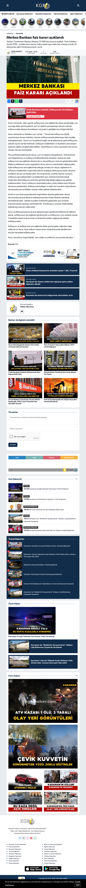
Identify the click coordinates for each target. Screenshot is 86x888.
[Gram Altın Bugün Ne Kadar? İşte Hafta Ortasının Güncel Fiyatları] (25, 333)
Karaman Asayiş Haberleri (17, 844)
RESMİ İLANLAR (8, 14)
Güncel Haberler (61, 14)
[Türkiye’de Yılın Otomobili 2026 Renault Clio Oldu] (25, 780)
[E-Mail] (22, 311)
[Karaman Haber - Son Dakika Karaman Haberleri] (43, 5)
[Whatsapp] (35, 838)
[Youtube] (31, 838)
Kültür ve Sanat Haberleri (52, 854)
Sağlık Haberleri (14, 858)
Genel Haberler (49, 849)
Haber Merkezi (27, 307)
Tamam (78, 885)
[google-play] (52, 869)
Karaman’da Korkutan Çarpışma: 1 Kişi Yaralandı (45, 499)
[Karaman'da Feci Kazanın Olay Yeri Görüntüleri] (61, 802)
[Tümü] (77, 479)
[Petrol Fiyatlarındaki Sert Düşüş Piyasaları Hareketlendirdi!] (61, 388)
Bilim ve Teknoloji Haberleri (53, 844)
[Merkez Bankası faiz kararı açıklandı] (43, 77)
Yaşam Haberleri (49, 863)
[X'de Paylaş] (12, 101)
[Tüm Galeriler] (77, 676)
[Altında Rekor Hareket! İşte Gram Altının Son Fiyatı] (61, 361)
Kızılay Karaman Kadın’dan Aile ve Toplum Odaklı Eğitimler (49, 530)
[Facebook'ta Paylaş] (8, 101)
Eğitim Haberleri (49, 847)
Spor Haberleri (76, 14)
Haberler (10, 33)
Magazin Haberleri (15, 856)
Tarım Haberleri (14, 861)
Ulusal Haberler (14, 863)
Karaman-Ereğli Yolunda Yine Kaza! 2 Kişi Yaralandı (46, 489)
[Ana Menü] (8, 5)
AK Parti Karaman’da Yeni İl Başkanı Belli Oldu (44, 510)
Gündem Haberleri (43, 14)
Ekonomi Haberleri (15, 849)
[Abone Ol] (77, 101)
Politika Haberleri (50, 856)
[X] (23, 838)
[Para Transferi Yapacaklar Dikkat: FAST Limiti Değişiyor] (61, 333)
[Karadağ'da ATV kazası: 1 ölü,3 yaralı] (43, 701)
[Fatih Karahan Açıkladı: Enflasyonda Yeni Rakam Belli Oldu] (25, 361)
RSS (22, 878)
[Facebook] (20, 838)
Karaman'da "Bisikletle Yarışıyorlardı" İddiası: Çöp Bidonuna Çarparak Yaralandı (49, 520)
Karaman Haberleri (25, 14)
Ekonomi (19, 33)
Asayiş (26, 486)
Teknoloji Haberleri (50, 861)
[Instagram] (27, 838)
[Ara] (78, 5)
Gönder (13, 445)
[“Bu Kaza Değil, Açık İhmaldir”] (25, 802)
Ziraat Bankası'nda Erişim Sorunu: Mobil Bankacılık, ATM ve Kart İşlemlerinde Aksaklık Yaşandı (24, 401)
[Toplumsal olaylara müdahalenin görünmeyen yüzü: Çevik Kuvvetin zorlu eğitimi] (43, 747)
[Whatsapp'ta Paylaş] (17, 101)
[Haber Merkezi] (13, 308)
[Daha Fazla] (20, 101)
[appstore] (33, 869)
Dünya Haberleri (14, 847)
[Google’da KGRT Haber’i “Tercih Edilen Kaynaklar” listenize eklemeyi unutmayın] (46, 254)
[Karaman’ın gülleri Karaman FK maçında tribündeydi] (61, 780)
